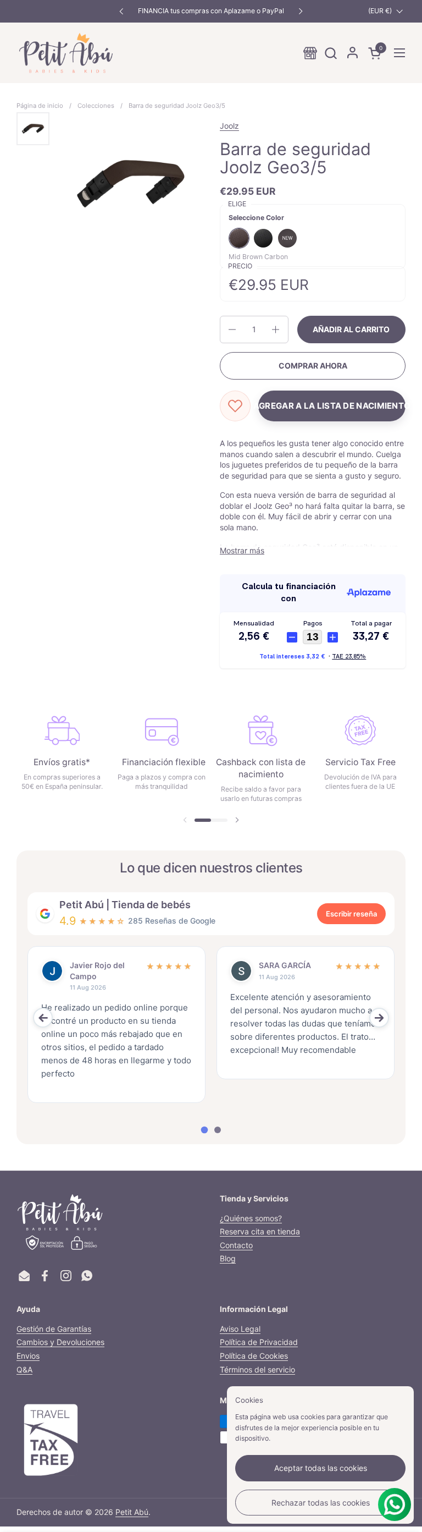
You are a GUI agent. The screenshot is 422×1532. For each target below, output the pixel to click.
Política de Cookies (254, 1355)
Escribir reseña (351, 913)
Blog (228, 1258)
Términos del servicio (257, 1369)
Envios (28, 1355)
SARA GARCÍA (285, 965)
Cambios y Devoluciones (60, 1342)
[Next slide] (379, 1018)
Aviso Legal (240, 1328)
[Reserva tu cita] (310, 53)
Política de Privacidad (259, 1342)
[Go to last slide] (43, 1018)
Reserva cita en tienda (260, 1231)
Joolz (229, 125)
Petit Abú (131, 1512)
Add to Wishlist (235, 406)
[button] (330, 53)
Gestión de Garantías (53, 1328)
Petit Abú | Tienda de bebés (125, 904)
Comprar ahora (313, 365)
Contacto (236, 1245)
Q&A (24, 1369)
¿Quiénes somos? (251, 1218)
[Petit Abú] (65, 53)
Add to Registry (332, 406)
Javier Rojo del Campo (97, 970)
